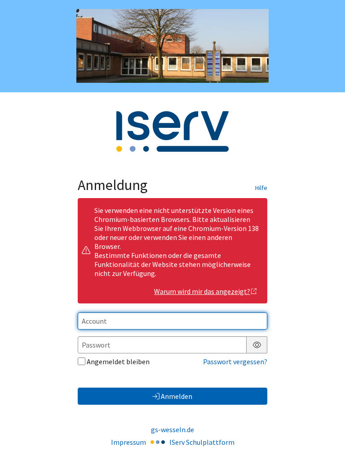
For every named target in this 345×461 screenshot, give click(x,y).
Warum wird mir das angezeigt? (202, 291)
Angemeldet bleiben (118, 361)
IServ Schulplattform (201, 442)
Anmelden (176, 396)
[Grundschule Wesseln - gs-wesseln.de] (173, 46)
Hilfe (261, 188)
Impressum (128, 442)
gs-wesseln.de (172, 429)
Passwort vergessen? (235, 361)
